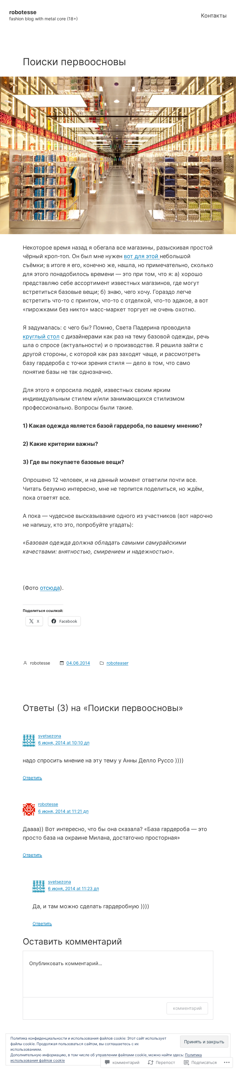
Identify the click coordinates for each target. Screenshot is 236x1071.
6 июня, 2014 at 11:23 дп (73, 888)
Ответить (32, 777)
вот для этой (142, 256)
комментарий (187, 1008)
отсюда (50, 588)
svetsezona (49, 735)
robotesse (23, 12)
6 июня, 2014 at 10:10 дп (63, 742)
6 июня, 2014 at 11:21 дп (63, 811)
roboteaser (117, 662)
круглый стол (41, 336)
